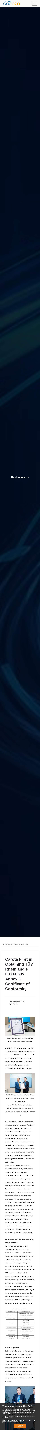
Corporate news (23, 944)
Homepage (8, 944)
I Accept (20, 1426)
